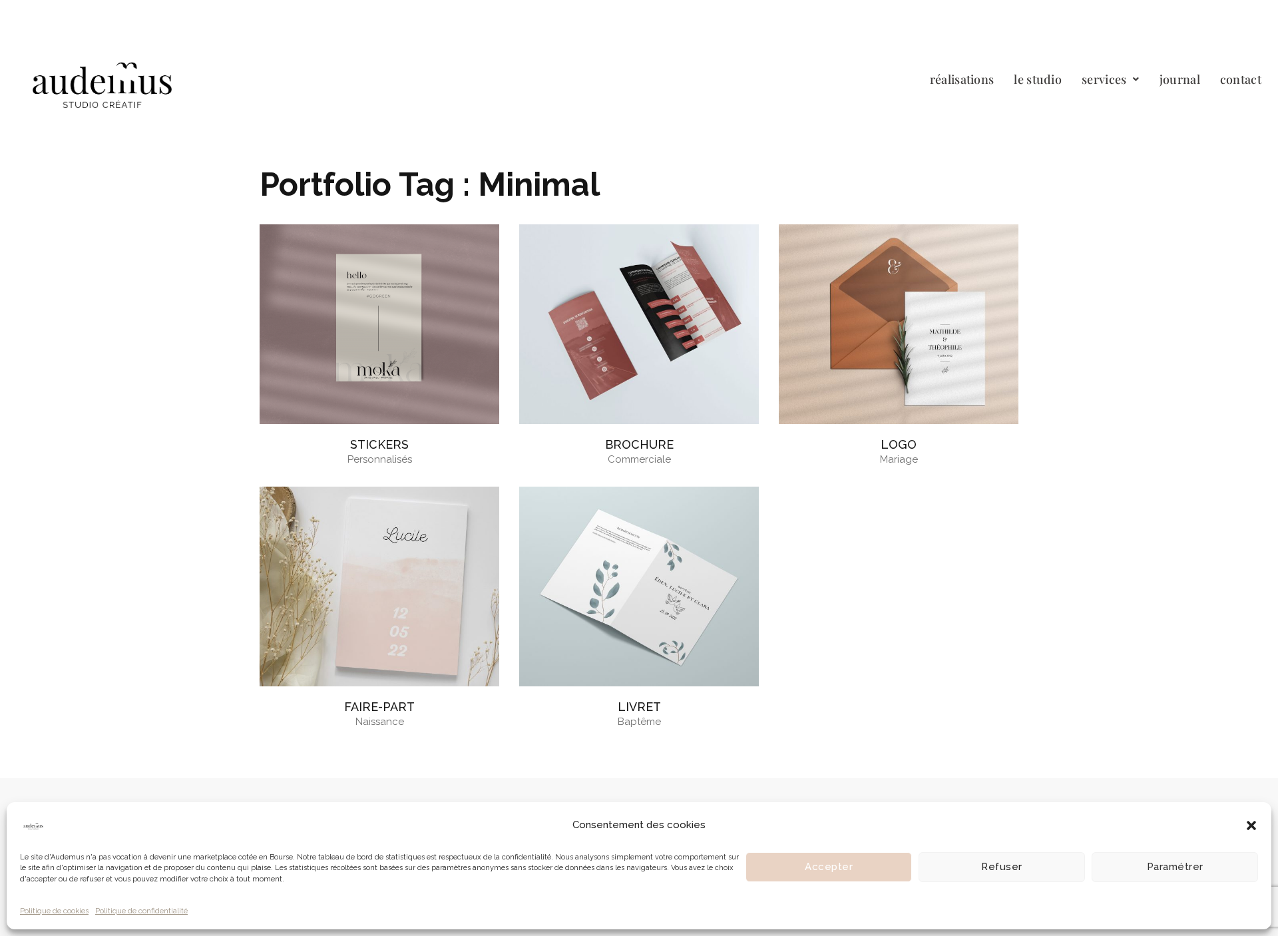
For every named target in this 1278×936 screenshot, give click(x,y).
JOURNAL (1180, 79)
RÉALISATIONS (962, 79)
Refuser (1001, 867)
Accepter (829, 867)
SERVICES (1104, 79)
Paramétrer (1175, 867)
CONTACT (1240, 79)
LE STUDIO (1038, 79)
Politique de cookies (54, 911)
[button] (1251, 825)
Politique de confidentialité (141, 911)
